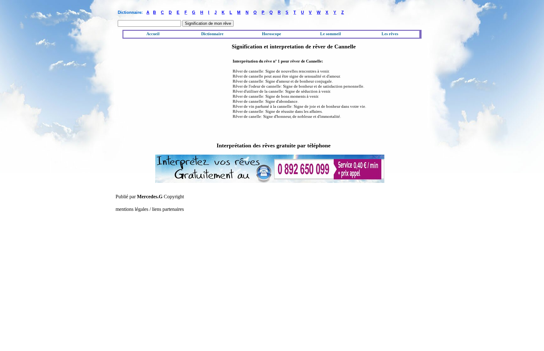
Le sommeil (330, 33)
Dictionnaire (212, 33)
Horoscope (271, 33)
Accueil (153, 33)
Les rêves (390, 33)
